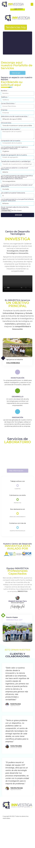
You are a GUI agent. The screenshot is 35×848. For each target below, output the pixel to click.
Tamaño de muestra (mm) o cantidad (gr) (16, 161)
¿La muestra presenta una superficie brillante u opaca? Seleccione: (17, 200)
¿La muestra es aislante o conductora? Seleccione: (14, 168)
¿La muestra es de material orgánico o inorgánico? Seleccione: (14, 147)
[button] (32, 4)
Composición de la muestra (10, 140)
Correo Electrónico (8, 103)
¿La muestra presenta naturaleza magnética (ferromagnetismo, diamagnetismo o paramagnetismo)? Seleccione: (17, 177)
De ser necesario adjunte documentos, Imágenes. (15, 207)
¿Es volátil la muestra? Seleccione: (13, 193)
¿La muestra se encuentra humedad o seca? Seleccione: (17, 185)
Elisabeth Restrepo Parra (18, 601)
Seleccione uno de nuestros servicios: (14, 116)
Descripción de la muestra (10, 129)
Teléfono (4, 97)
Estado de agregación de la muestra (14, 155)
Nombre (4, 90)
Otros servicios (6, 123)
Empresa (4, 110)
